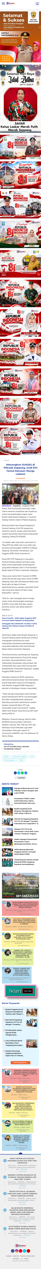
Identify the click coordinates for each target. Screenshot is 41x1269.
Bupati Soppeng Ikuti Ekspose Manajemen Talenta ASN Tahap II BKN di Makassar (14, 1011)
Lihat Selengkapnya (20, 1062)
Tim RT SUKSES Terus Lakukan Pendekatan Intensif (16, 747)
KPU (32, 756)
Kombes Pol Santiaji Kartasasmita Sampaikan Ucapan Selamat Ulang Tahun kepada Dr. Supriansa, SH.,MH (22, 954)
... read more (23, 1169)
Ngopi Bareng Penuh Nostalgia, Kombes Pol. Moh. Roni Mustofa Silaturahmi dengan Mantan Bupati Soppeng (25, 905)
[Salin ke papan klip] (25, 772)
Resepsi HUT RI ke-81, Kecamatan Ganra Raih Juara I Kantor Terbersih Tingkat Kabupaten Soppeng (24, 1089)
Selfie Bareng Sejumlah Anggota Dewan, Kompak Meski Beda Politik (22, 1123)
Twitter (25, 1254)
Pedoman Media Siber (27, 1256)
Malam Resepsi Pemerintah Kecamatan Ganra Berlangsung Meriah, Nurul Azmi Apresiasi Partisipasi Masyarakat (23, 1107)
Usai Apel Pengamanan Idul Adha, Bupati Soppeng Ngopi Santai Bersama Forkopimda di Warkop (24, 921)
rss (22, 1258)
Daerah (6, 756)
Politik (21, 760)
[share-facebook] (15, 772)
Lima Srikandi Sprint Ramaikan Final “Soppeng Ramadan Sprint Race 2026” (13, 1043)
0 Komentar (25, 1082)
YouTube (30, 1254)
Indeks (26, 1258)
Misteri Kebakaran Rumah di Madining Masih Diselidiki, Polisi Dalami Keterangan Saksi (23, 936)
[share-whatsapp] (22, 772)
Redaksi (8, 1256)
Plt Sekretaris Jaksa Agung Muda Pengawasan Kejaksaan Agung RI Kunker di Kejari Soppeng (13, 1032)
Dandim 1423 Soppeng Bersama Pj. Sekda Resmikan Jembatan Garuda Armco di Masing (21, 1139)
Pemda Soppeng (9, 760)
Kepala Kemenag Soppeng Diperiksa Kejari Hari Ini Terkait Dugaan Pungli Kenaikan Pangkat (14, 1053)
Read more (28, 914)
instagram (16, 1258)
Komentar (21, 778)
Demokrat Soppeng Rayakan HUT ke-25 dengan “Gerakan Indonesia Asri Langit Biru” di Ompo (14, 1022)
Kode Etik (16, 1256)
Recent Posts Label (37, 935)
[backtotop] (21, 1154)
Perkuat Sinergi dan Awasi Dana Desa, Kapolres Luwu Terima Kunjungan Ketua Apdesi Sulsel (21, 972)
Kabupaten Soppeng (19, 756)
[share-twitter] (18, 772)
